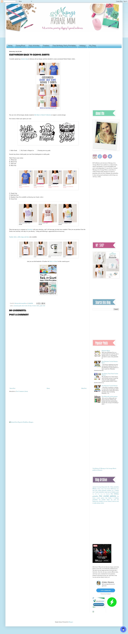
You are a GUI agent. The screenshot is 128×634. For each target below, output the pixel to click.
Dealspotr (108, 594)
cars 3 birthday (115, 490)
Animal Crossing (97, 487)
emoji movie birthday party (112, 492)
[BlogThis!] (39, 303)
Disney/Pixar (20, 45)
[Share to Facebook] (42, 303)
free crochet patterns (107, 496)
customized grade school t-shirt (20, 305)
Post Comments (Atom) (22, 391)
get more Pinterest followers (109, 501)
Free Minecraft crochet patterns (110, 396)
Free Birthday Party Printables (64, 45)
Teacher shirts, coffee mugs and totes (19, 237)
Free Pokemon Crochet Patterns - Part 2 (110, 362)
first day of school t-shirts (33, 305)
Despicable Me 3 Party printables (110, 487)
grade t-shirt (42, 305)
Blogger (71, 622)
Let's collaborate (106, 590)
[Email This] (37, 303)
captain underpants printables (104, 490)
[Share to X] (41, 303)
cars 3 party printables (98, 492)
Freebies (46, 45)
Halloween (113, 488)
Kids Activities (34, 45)
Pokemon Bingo (106, 350)
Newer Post (12, 388)
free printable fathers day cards (107, 499)
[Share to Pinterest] (44, 303)
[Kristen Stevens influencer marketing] (98, 585)
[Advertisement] (43, 38)
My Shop (92, 45)
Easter (108, 488)
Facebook (30, 229)
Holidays (82, 45)
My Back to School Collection (42, 115)
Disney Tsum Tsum (102, 488)
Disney (95, 488)
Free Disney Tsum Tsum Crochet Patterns (110, 374)
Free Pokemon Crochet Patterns (110, 385)
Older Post (83, 388)
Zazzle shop (24, 59)
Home (10, 45)
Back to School (54, 261)
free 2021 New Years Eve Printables (101, 494)
